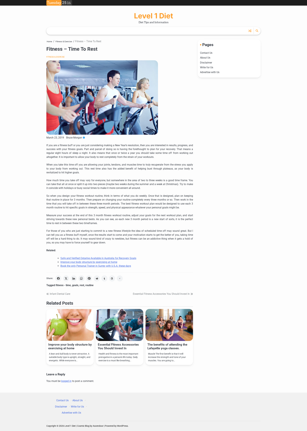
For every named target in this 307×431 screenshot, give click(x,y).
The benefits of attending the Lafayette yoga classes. (167, 346)
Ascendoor (98, 426)
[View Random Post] (249, 30)
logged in (66, 381)
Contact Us (206, 52)
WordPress (122, 426)
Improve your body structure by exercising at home (88, 262)
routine (89, 285)
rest (82, 285)
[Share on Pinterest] (89, 278)
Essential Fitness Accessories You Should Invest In (118, 346)
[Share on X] (66, 278)
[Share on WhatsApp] (81, 278)
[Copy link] (120, 278)
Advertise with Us (209, 72)
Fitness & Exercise (55, 57)
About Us (205, 57)
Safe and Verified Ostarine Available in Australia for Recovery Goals (98, 258)
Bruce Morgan (74, 137)
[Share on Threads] (112, 278)
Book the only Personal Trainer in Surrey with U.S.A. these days (95, 265)
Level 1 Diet (153, 15)
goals (75, 285)
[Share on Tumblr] (104, 278)
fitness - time (63, 285)
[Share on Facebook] (58, 278)
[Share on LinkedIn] (74, 278)
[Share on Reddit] (97, 278)
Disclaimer (206, 62)
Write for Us (206, 67)
